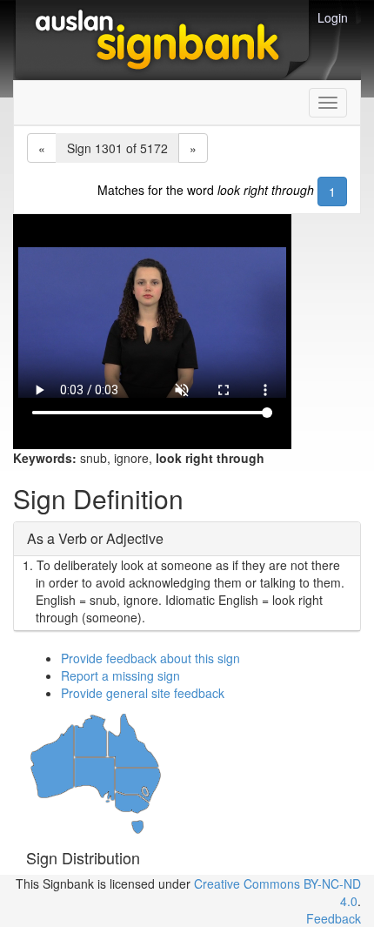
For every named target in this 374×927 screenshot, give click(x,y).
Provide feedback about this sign (150, 658)
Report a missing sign (120, 675)
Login (332, 17)
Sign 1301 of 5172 (117, 148)
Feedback (333, 918)
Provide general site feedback (142, 693)
